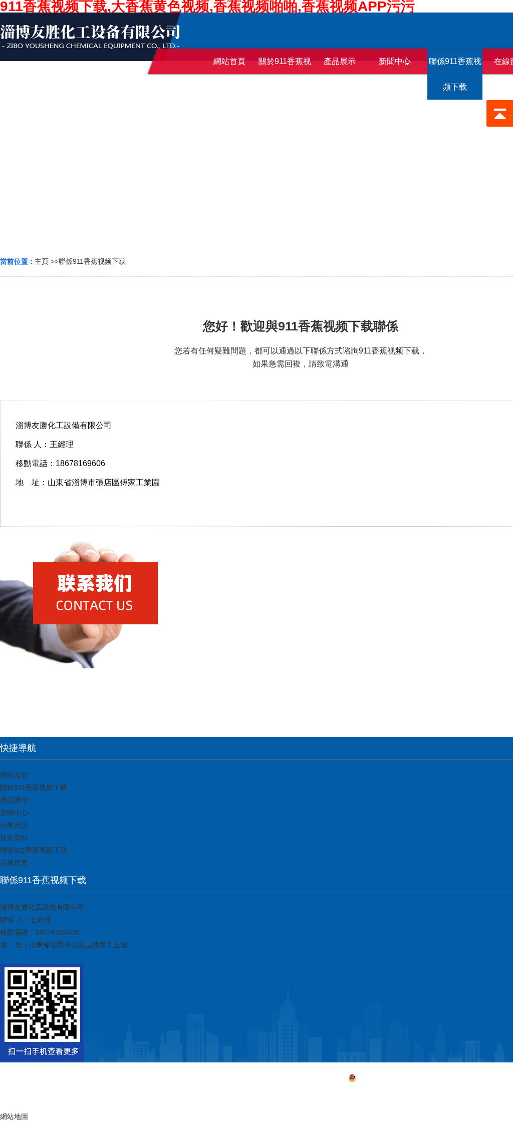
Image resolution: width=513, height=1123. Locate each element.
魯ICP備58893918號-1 (391, 1079)
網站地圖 (256, 1093)
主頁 (42, 261)
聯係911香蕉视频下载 (92, 261)
